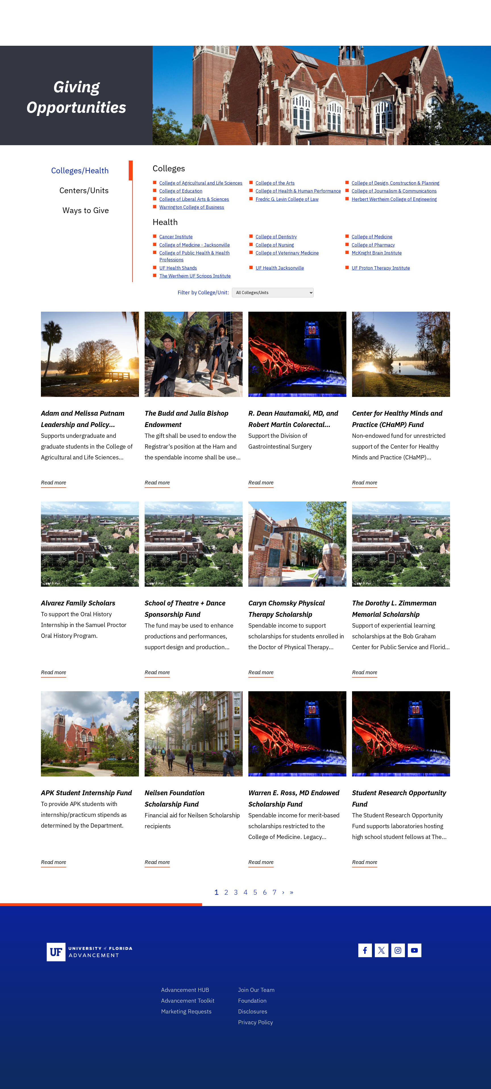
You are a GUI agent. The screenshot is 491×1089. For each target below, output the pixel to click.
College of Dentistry (276, 237)
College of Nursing (275, 245)
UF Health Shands (178, 268)
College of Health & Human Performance (298, 191)
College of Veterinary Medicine (287, 253)
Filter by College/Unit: (203, 292)
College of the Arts (275, 183)
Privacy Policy (255, 1022)
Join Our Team (256, 990)
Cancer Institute (176, 237)
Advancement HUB (185, 990)
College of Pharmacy (373, 245)
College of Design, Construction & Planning (396, 183)
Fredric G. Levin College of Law (287, 199)
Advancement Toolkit (188, 1000)
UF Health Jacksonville (280, 268)
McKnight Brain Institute (377, 253)
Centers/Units (84, 190)
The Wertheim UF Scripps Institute (195, 276)
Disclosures (252, 1011)
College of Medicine (372, 237)
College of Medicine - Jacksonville (194, 245)
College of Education (180, 191)
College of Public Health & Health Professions (194, 256)
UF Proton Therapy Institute (381, 268)
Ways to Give (86, 210)
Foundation (252, 1000)
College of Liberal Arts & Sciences (194, 199)
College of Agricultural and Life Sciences (200, 183)
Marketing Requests (186, 1011)
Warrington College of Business (191, 207)
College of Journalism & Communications (394, 191)
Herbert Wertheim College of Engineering (394, 199)
